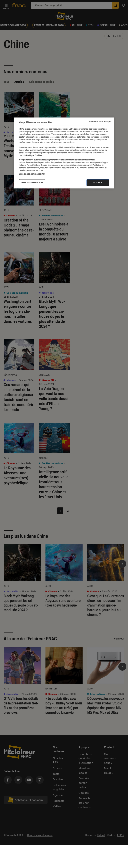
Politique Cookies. (34, 155)
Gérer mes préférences (32, 183)
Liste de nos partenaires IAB (32, 174)
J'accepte (97, 183)
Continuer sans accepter (100, 121)
